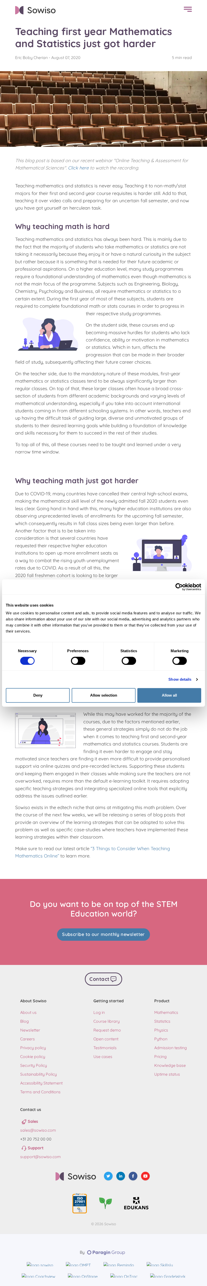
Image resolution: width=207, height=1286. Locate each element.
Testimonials (105, 1047)
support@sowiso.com (40, 1156)
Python (160, 1038)
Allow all (169, 695)
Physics (161, 1030)
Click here (78, 168)
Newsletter (30, 1030)
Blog (24, 1021)
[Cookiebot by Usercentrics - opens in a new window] (179, 587)
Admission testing (170, 1047)
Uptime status (167, 1074)
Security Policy (33, 1065)
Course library (106, 1021)
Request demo (107, 1030)
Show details (179, 679)
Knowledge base (170, 1065)
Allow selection (103, 695)
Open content (105, 1038)
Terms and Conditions (40, 1091)
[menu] (186, 10)
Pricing (160, 1056)
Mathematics (166, 1012)
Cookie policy (32, 1056)
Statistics (162, 1021)
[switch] (78, 661)
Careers (27, 1038)
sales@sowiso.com (38, 1130)
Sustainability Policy (38, 1074)
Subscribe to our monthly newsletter (103, 934)
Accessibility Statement (41, 1082)
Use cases (102, 1056)
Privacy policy (33, 1047)
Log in (99, 1012)
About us (28, 1012)
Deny (37, 695)
